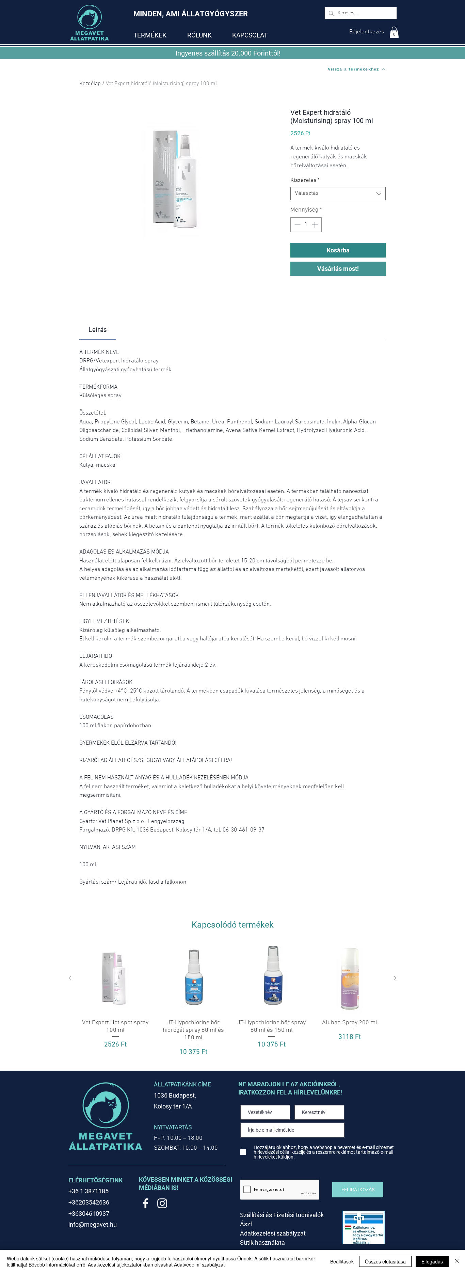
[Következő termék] (395, 978)
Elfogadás (432, 1261)
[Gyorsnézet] (115, 978)
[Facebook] (145, 1203)
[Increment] (315, 225)
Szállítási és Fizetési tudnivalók (282, 1214)
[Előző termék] (70, 978)
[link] (98, 330)
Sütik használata (262, 1242)
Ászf (246, 1224)
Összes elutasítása (385, 1261)
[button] (394, 32)
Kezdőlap (90, 83)
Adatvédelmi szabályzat (199, 1264)
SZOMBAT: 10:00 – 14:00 (186, 1148)
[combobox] (338, 193)
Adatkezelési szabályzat (273, 1233)
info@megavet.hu (92, 1224)
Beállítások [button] (342, 1261)
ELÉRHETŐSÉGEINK (95, 1180)
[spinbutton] (306, 225)
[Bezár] (457, 1261)
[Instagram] (162, 1203)
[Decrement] (296, 225)
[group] (232, 1003)
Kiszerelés (305, 180)
